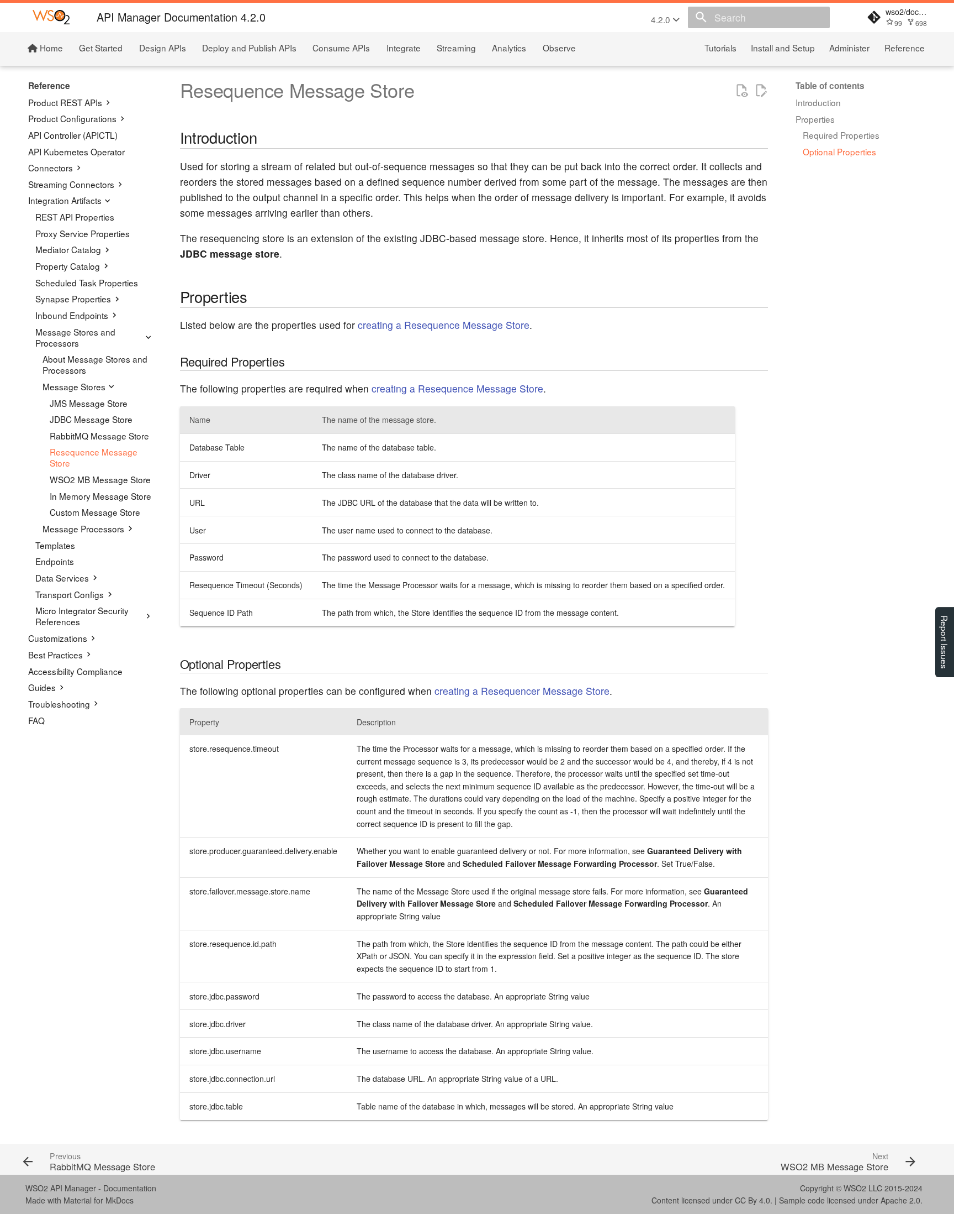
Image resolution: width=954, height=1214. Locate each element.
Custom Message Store (95, 512)
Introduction (818, 102)
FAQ (36, 720)
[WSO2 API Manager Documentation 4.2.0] (51, 17)
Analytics (509, 47)
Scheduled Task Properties (86, 282)
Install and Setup (783, 47)
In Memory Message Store (100, 495)
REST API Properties (74, 217)
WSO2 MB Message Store (100, 479)
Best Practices (55, 654)
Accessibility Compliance (75, 671)
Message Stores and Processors (75, 337)
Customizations (57, 637)
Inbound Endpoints (71, 315)
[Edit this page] (761, 90)
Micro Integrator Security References (82, 616)
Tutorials (720, 47)
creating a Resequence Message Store (443, 325)
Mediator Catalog (68, 249)
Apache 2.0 (900, 1200)
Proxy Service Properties (82, 233)
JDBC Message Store (91, 419)
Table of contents (830, 85)
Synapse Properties (73, 299)
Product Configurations (72, 118)
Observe (559, 47)
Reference (904, 47)
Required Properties (841, 134)
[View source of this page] (741, 90)
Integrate (403, 47)
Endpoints (54, 561)
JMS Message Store (89, 403)
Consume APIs (341, 47)
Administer (850, 47)
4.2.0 (661, 19)
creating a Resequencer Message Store (522, 691)
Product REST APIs (65, 102)
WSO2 (855, 1188)
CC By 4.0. (753, 1200)
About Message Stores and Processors (95, 365)
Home (50, 47)
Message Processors (83, 528)
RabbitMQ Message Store (99, 435)
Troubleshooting (59, 703)
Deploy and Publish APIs (249, 47)
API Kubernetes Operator (76, 151)
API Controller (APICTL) (73, 134)
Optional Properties (839, 151)
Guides (42, 687)
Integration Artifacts (65, 200)
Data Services (62, 577)
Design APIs (162, 47)
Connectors (50, 168)
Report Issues (945, 642)
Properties (815, 118)
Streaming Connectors (71, 184)
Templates (55, 545)
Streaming (456, 47)
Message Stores (74, 386)
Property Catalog (67, 265)
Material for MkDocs (98, 1200)
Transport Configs (69, 594)
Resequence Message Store (93, 458)
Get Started (101, 47)
